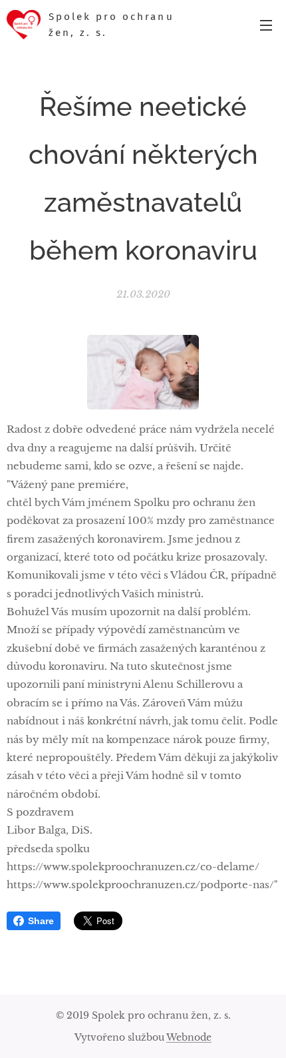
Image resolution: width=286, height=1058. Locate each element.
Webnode (189, 1037)
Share (41, 921)
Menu (266, 24)
